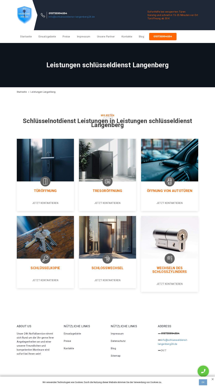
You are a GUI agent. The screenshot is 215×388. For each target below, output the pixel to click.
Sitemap (116, 355)
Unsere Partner (106, 36)
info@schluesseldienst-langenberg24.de (72, 16)
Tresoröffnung (107, 191)
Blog (141, 36)
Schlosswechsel (108, 268)
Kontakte (127, 36)
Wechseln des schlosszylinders (169, 270)
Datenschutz (118, 341)
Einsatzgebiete (47, 36)
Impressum (83, 36)
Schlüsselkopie (45, 268)
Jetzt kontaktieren (45, 203)
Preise (66, 36)
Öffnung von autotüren (169, 191)
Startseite (26, 36)
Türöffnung (45, 191)
